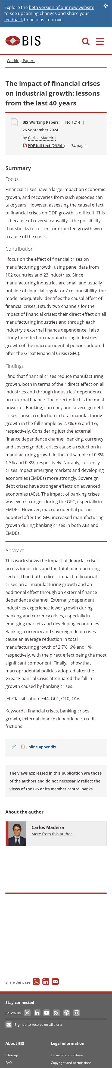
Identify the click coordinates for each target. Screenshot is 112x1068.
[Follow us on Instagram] (76, 1013)
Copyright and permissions (71, 1062)
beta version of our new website (61, 7)
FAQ (8, 1062)
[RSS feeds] (57, 1013)
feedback (13, 20)
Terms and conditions (67, 1055)
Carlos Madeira (42, 137)
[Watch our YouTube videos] (47, 1013)
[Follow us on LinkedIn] (37, 1013)
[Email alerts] (9, 1025)
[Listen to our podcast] (66, 1013)
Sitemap (11, 1055)
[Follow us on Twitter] (27, 1013)
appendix (41, 747)
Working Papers (21, 60)
